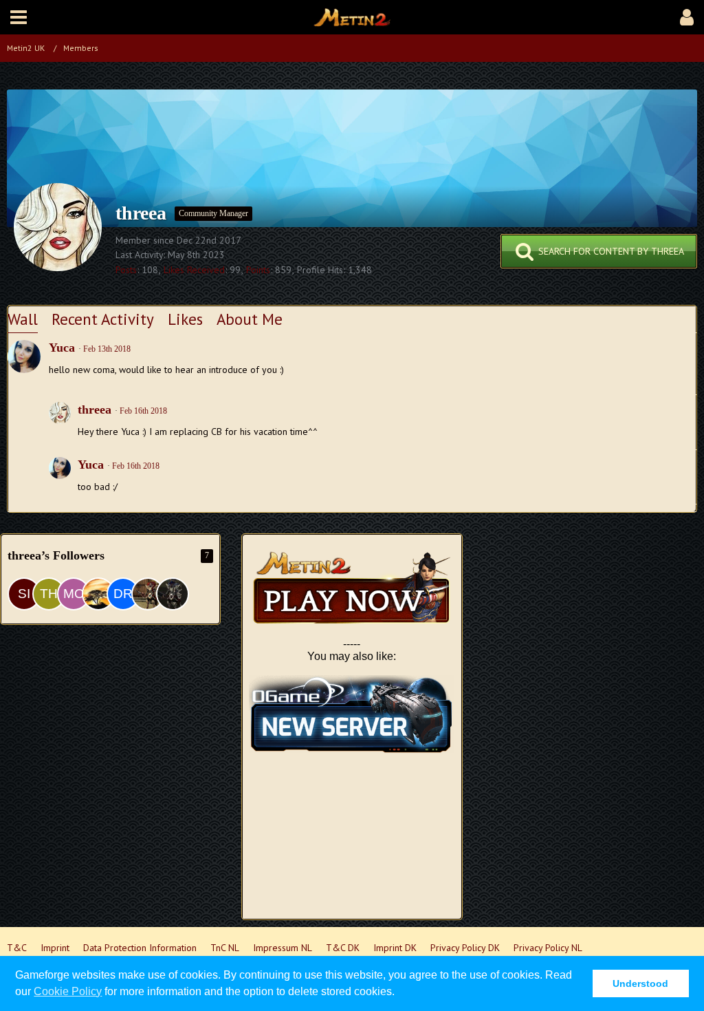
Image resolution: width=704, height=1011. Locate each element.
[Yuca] (24, 356)
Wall (23, 319)
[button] (18, 17)
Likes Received (194, 270)
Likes (185, 319)
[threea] (60, 422)
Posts (126, 270)
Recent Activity (103, 319)
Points (258, 270)
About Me (250, 319)
